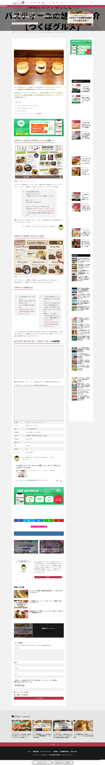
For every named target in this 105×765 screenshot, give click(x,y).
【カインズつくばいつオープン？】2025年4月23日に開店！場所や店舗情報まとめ (83, 302)
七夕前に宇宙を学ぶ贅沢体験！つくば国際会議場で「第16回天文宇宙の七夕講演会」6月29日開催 (83, 290)
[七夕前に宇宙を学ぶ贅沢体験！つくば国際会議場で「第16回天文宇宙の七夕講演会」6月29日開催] (74, 290)
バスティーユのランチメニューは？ (24, 108)
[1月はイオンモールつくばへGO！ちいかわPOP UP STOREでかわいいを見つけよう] (74, 392)
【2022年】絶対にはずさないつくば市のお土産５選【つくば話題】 (86, 125)
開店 (79, 85)
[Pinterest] (59, 520)
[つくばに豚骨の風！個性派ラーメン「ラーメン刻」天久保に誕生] (74, 368)
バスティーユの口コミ (21, 110)
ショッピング (77, 122)
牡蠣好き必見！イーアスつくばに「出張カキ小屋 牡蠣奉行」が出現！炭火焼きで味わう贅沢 (83, 385)
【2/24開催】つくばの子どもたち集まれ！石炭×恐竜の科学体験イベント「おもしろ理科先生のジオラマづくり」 (83, 361)
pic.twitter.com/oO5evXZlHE (47, 210)
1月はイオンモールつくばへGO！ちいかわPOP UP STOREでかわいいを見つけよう (83, 391)
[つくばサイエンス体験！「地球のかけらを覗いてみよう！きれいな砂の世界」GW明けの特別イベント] (74, 279)
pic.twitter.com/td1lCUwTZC (26, 309)
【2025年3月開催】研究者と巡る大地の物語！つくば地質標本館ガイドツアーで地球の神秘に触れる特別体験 (83, 338)
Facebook (28, 445)
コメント (16, 647)
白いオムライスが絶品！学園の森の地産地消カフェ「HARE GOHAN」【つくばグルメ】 (46, 591)
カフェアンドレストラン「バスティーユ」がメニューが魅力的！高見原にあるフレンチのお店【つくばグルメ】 (43, 32)
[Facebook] (19, 520)
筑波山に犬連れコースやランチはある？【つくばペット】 (86, 100)
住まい (57, 2)
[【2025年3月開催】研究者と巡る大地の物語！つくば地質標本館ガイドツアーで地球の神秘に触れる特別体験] (74, 338)
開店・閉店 (33, 2)
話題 (39, 2)
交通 (62, 2)
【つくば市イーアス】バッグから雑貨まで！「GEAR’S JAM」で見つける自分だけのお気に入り (83, 326)
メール (16, 668)
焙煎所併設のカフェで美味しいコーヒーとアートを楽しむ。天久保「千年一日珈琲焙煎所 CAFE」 (46, 611)
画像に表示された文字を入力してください (23, 681)
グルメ (42, 2)
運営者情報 (36, 751)
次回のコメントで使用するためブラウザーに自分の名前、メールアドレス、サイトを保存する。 (36, 680)
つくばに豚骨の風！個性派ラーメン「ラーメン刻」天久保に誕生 (83, 367)
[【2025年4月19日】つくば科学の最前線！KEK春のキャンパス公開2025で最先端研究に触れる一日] (74, 308)
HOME (14, 32)
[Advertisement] (39, 43)
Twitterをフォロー (42, 762)
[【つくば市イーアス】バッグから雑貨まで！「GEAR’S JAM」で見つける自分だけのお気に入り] (74, 326)
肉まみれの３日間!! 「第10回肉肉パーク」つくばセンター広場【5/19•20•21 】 (86, 244)
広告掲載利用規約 (64, 751)
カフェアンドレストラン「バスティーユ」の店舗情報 (28, 113)
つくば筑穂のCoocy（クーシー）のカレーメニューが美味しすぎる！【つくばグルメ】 (45, 601)
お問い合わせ (73, 751)
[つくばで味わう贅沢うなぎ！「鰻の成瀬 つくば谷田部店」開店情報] (74, 398)
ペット (65, 2)
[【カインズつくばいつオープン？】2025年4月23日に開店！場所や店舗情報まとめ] (74, 302)
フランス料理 (28, 23)
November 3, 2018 (48, 326)
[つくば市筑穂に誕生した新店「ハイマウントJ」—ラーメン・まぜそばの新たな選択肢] (74, 332)
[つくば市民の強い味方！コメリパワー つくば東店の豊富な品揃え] (74, 356)
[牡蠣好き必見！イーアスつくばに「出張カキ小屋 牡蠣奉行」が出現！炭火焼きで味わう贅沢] (74, 386)
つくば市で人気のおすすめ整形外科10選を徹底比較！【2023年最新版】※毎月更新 (86, 136)
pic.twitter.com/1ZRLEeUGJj (51, 322)
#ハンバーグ (36, 210)
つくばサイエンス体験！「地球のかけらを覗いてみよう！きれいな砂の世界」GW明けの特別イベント (83, 278)
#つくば (37, 208)
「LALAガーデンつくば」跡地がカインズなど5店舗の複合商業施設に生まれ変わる (86, 89)
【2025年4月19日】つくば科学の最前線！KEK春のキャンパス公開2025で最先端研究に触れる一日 (83, 308)
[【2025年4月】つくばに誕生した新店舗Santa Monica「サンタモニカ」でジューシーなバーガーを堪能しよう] (74, 267)
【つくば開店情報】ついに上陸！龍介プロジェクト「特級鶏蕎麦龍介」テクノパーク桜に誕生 (83, 272)
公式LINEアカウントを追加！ (63, 762)
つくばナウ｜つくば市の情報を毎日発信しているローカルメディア (56, 754)
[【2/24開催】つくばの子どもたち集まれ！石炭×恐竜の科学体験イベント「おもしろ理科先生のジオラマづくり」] (74, 362)
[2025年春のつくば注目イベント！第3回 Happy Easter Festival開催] (74, 320)
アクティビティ (72, 2)
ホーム (27, 2)
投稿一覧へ (48, 577)
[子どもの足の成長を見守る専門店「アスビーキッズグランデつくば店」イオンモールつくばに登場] (74, 260)
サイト (15, 674)
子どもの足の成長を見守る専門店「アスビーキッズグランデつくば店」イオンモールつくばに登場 (83, 260)
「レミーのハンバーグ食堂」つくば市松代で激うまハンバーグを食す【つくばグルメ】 (86, 233)
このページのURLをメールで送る (38, 526)
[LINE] (49, 520)
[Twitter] (29, 520)
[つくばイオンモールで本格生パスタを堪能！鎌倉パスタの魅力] (74, 380)
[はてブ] (39, 520)
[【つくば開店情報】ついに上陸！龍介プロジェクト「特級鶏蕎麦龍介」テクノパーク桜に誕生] (74, 272)
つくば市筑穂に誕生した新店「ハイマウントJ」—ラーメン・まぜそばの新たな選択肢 (83, 332)
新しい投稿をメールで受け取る (21, 694)
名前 (15, 662)
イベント (49, 2)
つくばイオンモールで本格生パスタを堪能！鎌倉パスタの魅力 (83, 379)
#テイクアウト (50, 208)
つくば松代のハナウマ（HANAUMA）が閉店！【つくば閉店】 (86, 197)
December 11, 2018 (24, 313)
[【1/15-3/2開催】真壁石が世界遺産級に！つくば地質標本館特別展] (74, 350)
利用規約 (55, 751)
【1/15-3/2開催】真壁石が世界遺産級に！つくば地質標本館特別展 (83, 349)
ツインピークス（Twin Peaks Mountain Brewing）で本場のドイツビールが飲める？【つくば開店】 (86, 172)
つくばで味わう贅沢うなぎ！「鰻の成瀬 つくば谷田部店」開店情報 (83, 397)
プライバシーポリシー (46, 751)
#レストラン (43, 208)
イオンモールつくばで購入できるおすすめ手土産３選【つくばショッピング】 (86, 208)
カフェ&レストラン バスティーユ (27, 181)
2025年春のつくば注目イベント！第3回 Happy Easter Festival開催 (83, 319)
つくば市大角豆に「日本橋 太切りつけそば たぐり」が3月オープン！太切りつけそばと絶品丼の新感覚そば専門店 (83, 296)
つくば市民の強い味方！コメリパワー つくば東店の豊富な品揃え (83, 355)
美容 (53, 2)
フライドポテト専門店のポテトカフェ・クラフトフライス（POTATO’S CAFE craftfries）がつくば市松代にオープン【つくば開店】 (86, 161)
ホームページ (29, 442)
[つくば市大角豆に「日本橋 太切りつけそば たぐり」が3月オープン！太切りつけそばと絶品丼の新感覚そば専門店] (74, 296)
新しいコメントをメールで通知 (21, 692)
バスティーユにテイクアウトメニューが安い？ (27, 105)
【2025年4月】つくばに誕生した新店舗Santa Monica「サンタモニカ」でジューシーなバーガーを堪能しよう (83, 266)
